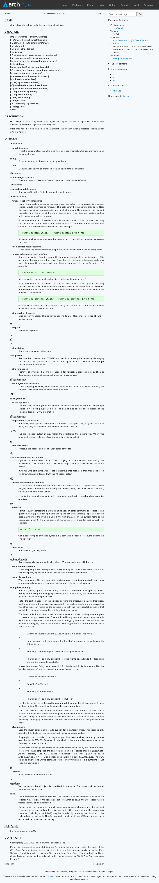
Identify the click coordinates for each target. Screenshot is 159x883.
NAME (9, 20)
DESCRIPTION (14, 116)
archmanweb (61, 871)
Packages (77, 5)
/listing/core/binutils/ (122, 58)
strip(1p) (117, 90)
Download (149, 5)
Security (125, 5)
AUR (136, 5)
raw (128, 96)
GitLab (112, 5)
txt (124, 96)
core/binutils (118, 28)
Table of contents (118, 63)
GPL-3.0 (49, 876)
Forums (91, 5)
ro (114, 80)
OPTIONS (11, 138)
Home (65, 5)
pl (113, 77)
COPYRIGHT (13, 837)
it (113, 74)
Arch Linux (17, 5)
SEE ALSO (11, 825)
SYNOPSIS (12, 31)
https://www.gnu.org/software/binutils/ (131, 40)
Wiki (102, 5)
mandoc (77, 871)
